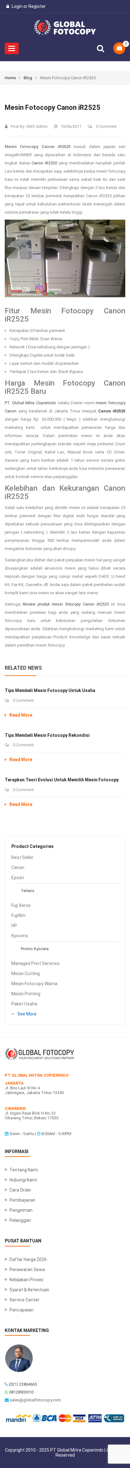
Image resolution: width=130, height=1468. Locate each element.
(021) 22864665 (23, 1384)
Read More (20, 715)
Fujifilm (18, 915)
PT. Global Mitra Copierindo (30, 402)
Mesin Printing (25, 993)
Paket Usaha (24, 1003)
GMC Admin (37, 126)
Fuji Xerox (21, 905)
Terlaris (27, 890)
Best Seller (22, 857)
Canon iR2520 (44, 163)
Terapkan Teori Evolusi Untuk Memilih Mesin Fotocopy (62, 779)
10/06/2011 (71, 126)
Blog (28, 77)
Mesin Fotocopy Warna (34, 983)
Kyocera (19, 935)
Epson (17, 877)
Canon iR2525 (112, 411)
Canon (17, 867)
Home (10, 77)
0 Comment (106, 126)
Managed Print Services (35, 963)
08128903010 (21, 1392)
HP (14, 925)
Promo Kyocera (35, 948)
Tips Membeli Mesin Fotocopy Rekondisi (47, 735)
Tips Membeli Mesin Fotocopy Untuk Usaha (50, 690)
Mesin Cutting (25, 973)
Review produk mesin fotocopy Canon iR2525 (66, 604)
